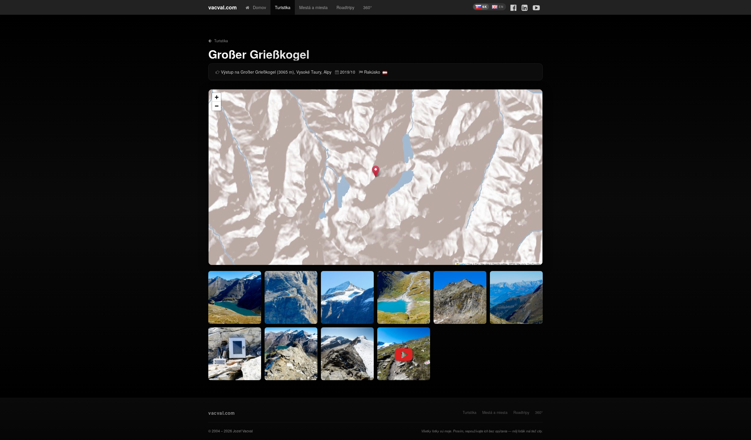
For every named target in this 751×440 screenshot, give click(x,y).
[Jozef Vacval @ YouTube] (536, 7)
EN (501, 7)
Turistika (282, 7)
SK (484, 7)
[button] (375, 171)
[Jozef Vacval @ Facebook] (513, 7)
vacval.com (222, 7)
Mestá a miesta (313, 7)
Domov (257, 7)
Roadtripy (345, 7)
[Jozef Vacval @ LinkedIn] (525, 7)
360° (367, 7)
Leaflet (462, 263)
